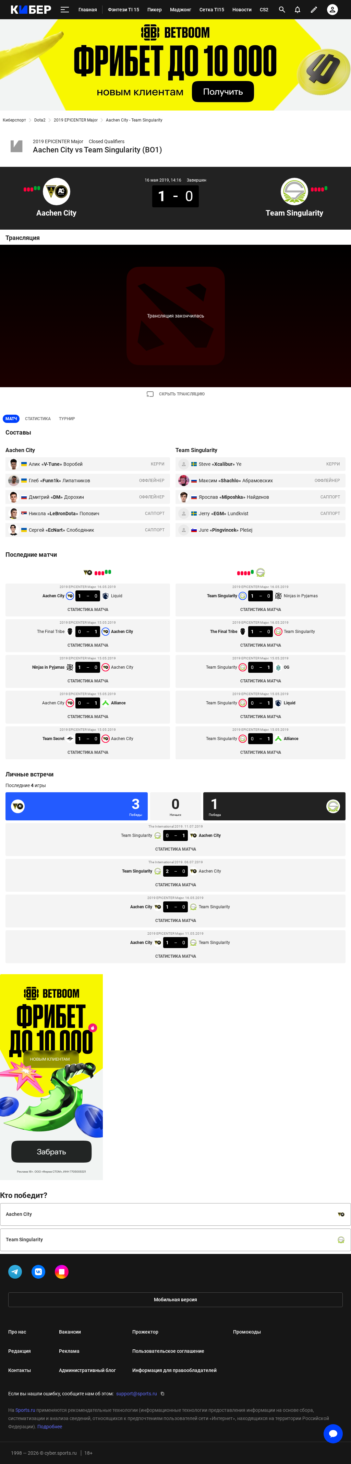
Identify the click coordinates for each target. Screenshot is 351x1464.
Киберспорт (14, 120)
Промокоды (247, 1332)
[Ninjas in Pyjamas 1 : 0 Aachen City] (32, 189)
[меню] (65, 9)
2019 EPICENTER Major (76, 120)
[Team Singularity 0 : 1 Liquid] (315, 189)
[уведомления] (297, 9)
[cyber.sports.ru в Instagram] (63, 1273)
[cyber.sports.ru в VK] (40, 1273)
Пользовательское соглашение (168, 1351)
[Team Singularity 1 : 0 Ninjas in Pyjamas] (326, 188)
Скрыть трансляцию (182, 394)
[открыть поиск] (282, 9)
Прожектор (145, 1332)
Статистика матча (88, 609)
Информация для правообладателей (174, 1370)
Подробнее (49, 1426)
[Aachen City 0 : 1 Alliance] (28, 189)
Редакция (19, 1351)
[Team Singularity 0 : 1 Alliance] (312, 189)
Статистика (38, 418)
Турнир (67, 418)
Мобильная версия (175, 1299)
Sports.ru (25, 1410)
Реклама (69, 1351)
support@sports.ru (136, 1393)
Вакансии (70, 1332)
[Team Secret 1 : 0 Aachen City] (25, 189)
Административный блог (87, 1370)
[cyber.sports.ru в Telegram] (16, 1273)
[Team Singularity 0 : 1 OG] (319, 189)
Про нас (17, 1332)
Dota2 (40, 120)
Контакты (19, 1370)
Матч (11, 418)
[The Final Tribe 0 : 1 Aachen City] (35, 188)
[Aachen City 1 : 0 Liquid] (38, 188)
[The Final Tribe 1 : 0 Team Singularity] (322, 189)
